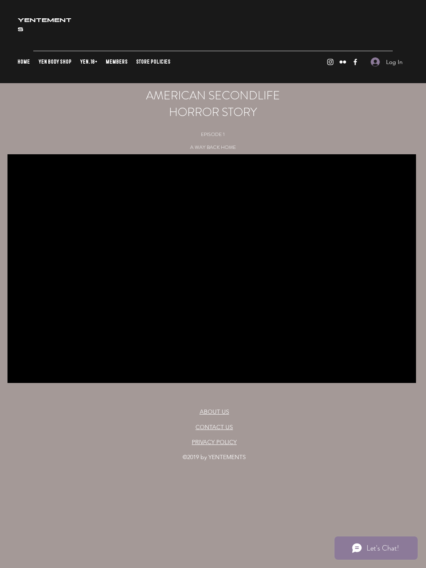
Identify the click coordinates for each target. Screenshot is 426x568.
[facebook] (355, 62)
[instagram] (330, 62)
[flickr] (343, 62)
